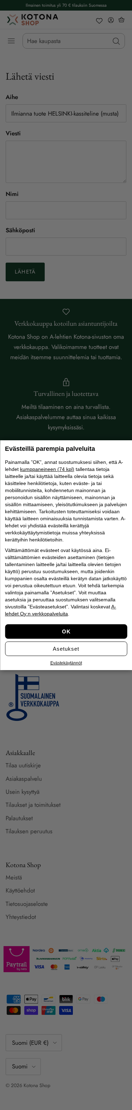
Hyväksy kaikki (66, 631)
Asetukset (66, 649)
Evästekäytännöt (66, 663)
